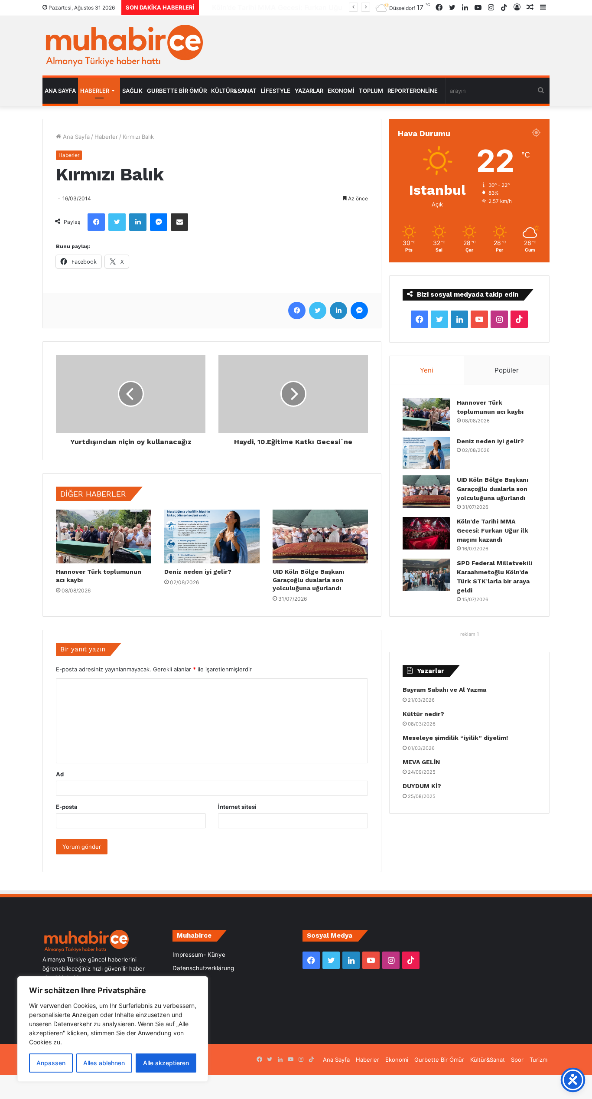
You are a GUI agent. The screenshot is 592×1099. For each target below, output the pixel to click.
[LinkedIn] (137, 222)
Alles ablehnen (104, 1062)
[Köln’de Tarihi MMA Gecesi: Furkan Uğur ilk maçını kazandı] (426, 533)
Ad (60, 774)
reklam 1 (469, 634)
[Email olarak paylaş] (179, 222)
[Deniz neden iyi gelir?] (212, 536)
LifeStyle (275, 90)
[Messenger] (158, 222)
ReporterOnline (412, 90)
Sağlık (132, 90)
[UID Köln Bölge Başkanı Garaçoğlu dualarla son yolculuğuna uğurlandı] (320, 536)
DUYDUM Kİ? (422, 785)
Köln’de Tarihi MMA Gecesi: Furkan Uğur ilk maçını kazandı (300, 7)
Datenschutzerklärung (203, 968)
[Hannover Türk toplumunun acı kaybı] (103, 536)
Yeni (426, 370)
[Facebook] (96, 222)
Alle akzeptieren (166, 1062)
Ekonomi (341, 90)
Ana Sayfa (60, 90)
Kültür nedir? (423, 713)
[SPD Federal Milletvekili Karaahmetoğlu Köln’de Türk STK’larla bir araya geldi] (426, 575)
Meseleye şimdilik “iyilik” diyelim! (457, 737)
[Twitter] (117, 222)
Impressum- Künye (198, 954)
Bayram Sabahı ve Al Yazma (444, 689)
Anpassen (50, 1062)
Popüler (506, 370)
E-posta (67, 806)
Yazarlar (309, 90)
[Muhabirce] (122, 46)
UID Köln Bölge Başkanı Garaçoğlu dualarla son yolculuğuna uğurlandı (308, 580)
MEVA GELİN (421, 762)
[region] (112, 1029)
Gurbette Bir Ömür (177, 90)
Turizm (538, 1059)
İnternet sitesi (237, 806)
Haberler (94, 90)
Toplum (371, 90)
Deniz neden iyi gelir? (197, 571)
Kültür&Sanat (234, 90)
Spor (517, 1059)
